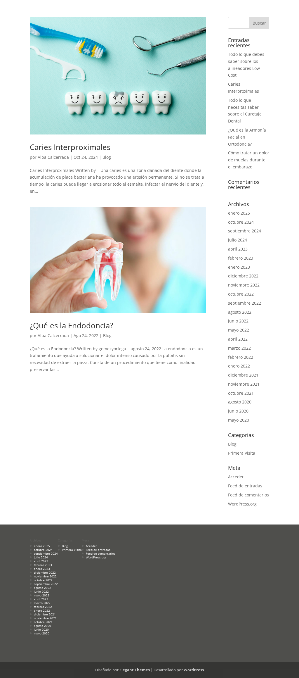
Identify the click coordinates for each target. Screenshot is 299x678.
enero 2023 (239, 267)
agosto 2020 (239, 402)
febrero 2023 (240, 258)
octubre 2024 (241, 222)
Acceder (236, 476)
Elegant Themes (134, 669)
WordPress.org (242, 504)
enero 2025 (239, 213)
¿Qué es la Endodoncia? (71, 325)
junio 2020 (238, 411)
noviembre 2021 (244, 384)
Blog (106, 157)
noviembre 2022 (244, 285)
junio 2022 (238, 321)
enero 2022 (239, 366)
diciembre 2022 (243, 276)
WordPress (194, 669)
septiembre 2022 (244, 303)
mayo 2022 (238, 330)
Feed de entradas (245, 486)
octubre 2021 (241, 393)
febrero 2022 (240, 357)
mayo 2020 (238, 420)
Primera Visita (241, 453)
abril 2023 (238, 249)
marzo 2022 (239, 348)
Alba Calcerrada (53, 157)
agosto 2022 (239, 312)
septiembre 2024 (244, 231)
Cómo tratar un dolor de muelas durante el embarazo (248, 160)
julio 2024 (237, 240)
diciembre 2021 (243, 375)
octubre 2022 (241, 294)
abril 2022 (238, 339)
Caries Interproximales (70, 147)
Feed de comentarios (248, 495)
